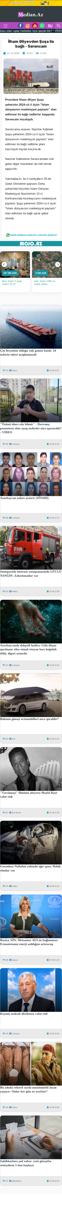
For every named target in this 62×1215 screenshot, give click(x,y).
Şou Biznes (16, 813)
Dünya (14, 370)
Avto (13, 739)
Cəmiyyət (16, 444)
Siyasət (15, 960)
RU (50, 25)
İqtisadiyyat (16, 1181)
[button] (4, 264)
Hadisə (15, 591)
